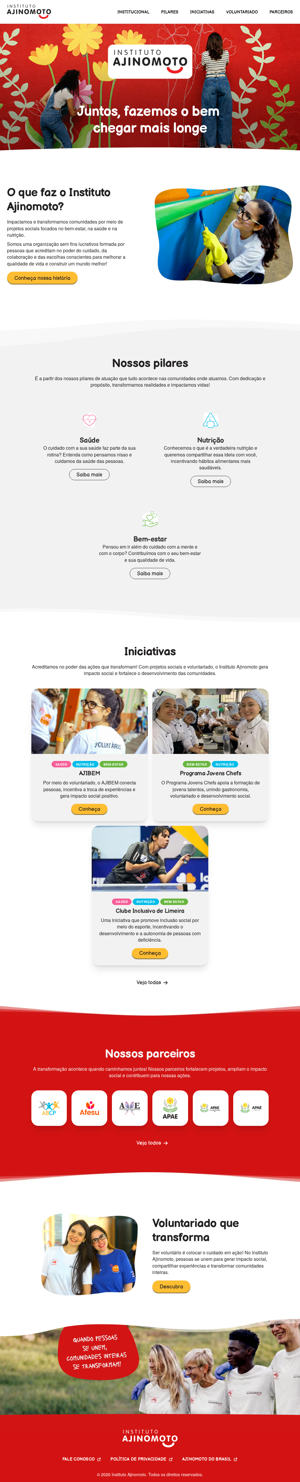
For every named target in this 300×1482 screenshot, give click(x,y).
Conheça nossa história (42, 278)
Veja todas (149, 982)
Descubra (171, 1287)
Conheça (89, 809)
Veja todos (149, 1143)
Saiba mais (89, 475)
